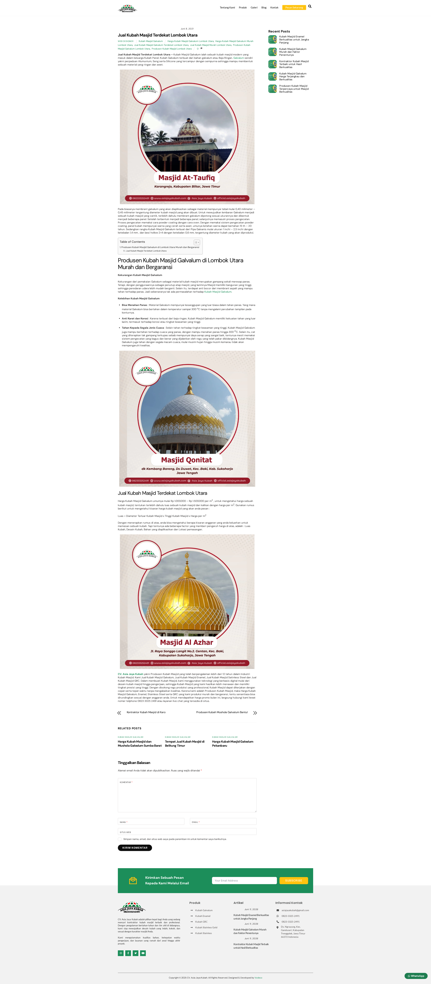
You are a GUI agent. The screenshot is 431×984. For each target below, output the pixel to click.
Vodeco (258, 977)
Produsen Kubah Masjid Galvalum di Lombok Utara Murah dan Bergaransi (160, 247)
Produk (243, 7)
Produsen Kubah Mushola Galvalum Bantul (222, 712)
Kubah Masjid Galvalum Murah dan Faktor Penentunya (292, 52)
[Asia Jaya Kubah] (127, 10)
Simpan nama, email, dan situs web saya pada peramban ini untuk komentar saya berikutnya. (175, 839)
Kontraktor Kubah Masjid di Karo (146, 712)
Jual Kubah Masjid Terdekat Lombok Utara (157, 35)
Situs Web (125, 832)
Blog (264, 7)
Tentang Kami (227, 7)
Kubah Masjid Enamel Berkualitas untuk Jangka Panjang (294, 39)
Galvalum (238, 58)
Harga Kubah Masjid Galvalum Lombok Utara (191, 41)
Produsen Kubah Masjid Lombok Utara (172, 48)
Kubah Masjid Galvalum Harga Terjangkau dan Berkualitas (292, 76)
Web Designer (125, 41)
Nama (124, 822)
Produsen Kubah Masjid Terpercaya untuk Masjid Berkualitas (294, 89)
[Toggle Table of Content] (195, 242)
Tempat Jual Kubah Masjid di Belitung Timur (185, 744)
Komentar (126, 782)
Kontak (274, 7)
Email (196, 822)
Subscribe (293, 880)
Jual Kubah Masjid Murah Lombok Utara (210, 45)
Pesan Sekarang (294, 7)
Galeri (254, 7)
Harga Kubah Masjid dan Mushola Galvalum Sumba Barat (140, 744)
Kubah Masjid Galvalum (151, 41)
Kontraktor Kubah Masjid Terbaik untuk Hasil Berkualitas (294, 64)
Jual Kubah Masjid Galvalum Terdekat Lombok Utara (161, 45)
